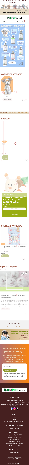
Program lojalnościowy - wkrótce (14, 443)
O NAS (26, 10)
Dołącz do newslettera (10, 370)
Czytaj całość (5, 308)
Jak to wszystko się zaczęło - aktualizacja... (14, 421)
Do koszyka (14, 209)
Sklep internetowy (13, 463)
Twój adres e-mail (7, 366)
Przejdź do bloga (4, 269)
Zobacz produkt (5, 157)
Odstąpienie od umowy (14, 441)
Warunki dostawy (14, 428)
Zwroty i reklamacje (14, 439)
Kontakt (14, 417)
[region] (14, 113)
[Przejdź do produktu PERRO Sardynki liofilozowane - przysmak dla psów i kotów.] (14, 236)
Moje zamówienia (14, 452)
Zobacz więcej (14, 214)
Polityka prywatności (14, 445)
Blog (14, 419)
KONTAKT (19, 10)
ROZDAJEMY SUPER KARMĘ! (15, 437)
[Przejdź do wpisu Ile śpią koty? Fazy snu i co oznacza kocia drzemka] (14, 281)
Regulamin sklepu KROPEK (14, 435)
